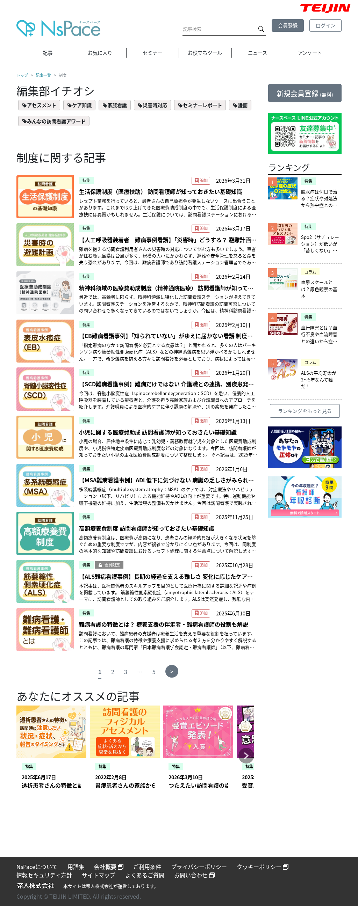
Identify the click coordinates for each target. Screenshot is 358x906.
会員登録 (288, 25)
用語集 (75, 866)
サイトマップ (98, 875)
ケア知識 (82, 105)
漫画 (243, 105)
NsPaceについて (37, 866)
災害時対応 (155, 105)
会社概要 (106, 866)
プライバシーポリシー (199, 866)
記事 (47, 52)
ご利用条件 (147, 866)
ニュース (257, 52)
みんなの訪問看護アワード (56, 121)
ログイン (325, 25)
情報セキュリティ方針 (44, 875)
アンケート (310, 52)
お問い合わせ (191, 875)
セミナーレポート (202, 105)
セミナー (152, 52)
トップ (22, 75)
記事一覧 (43, 75)
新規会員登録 (305, 93)
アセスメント (41, 105)
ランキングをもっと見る (305, 410)
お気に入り (100, 52)
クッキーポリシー (260, 866)
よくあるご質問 (144, 875)
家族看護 (117, 105)
